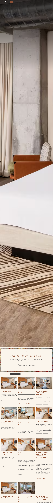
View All (15, 374)
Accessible (37, 374)
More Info (10, 402)
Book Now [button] (3, 402)
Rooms (26, 374)
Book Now (48, 1)
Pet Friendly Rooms (26, 368)
